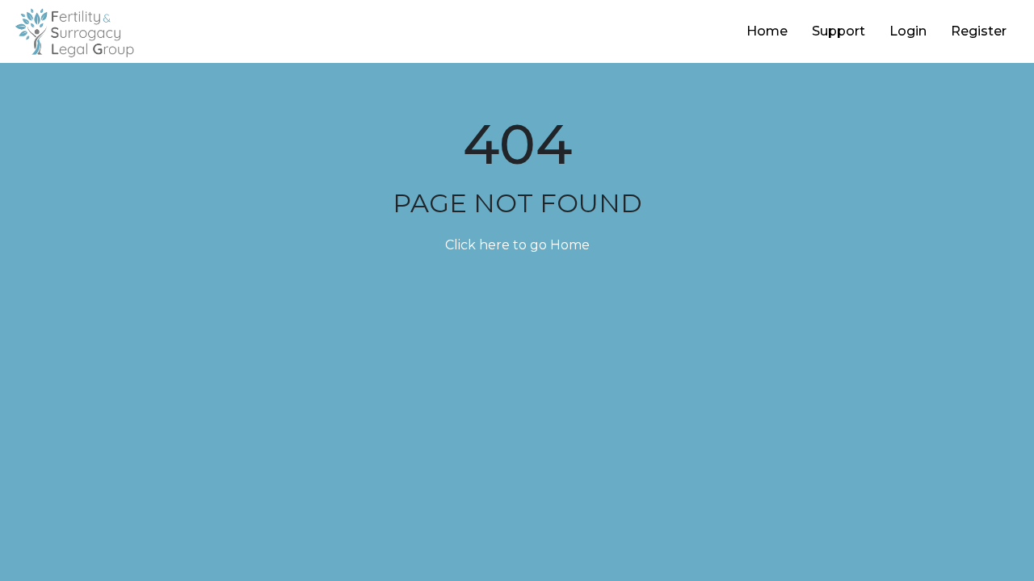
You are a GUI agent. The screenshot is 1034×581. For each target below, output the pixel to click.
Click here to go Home (517, 245)
